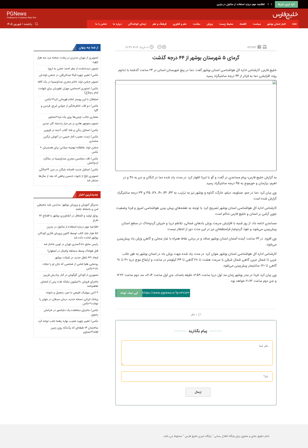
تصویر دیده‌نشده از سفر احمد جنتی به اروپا (73, 68)
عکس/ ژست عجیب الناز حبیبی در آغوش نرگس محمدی (70, 138)
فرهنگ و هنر (160, 24)
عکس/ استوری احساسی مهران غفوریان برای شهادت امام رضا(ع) (68, 90)
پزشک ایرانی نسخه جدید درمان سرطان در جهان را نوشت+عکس (68, 301)
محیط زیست (226, 24)
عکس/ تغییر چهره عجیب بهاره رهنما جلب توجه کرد (68, 321)
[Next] (271, 4)
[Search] (36, 24)
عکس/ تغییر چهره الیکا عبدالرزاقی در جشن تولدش (68, 75)
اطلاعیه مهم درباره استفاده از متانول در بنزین (241, 4)
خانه (294, 24)
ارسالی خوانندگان (137, 24)
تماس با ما (101, 24)
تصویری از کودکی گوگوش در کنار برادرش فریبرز (70, 275)
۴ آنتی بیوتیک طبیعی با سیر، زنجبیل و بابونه (72, 292)
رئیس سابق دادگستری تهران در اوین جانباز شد (71, 244)
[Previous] (268, 4)
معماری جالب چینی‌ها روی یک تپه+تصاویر (73, 117)
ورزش (210, 24)
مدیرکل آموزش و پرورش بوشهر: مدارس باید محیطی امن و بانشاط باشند (67, 206)
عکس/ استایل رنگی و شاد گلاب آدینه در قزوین (71, 130)
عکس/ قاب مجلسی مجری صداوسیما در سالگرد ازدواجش (70, 160)
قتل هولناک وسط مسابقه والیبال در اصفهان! (73, 251)
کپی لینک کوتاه (129, 293)
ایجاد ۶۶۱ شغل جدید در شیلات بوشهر (76, 257)
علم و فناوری (179, 24)
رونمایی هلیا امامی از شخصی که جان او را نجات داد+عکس (70, 266)
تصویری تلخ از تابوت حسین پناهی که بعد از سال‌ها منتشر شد (68, 178)
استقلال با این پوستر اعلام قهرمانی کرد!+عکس (71, 99)
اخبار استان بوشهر (276, 24)
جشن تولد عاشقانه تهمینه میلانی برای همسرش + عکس (69, 149)
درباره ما (117, 24)
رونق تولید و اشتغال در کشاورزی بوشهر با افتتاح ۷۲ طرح (68, 217)
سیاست (257, 24)
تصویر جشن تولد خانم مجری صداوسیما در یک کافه (68, 81)
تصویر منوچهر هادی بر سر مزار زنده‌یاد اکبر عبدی (70, 123)
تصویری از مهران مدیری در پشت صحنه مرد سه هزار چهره (67, 59)
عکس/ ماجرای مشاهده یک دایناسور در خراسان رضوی (71, 312)
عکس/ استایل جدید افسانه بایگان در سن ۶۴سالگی (68, 169)
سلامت (196, 24)
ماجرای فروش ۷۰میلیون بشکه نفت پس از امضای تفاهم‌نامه (69, 283)
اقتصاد (242, 24)
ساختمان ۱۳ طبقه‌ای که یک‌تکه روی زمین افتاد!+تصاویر (74, 329)
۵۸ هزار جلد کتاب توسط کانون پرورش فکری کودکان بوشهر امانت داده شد (68, 235)
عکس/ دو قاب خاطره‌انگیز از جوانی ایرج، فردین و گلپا (69, 108)
